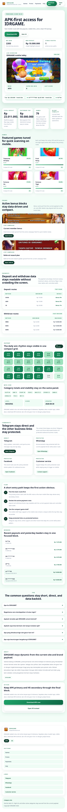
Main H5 (24, 34)
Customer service (10, 792)
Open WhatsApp (42, 451)
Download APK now (33, 702)
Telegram (8, 778)
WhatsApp (8, 783)
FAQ (44, 3)
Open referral (9, 262)
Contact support (42, 472)
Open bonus (8, 236)
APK (6, 741)
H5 (29, 167)
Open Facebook (10, 472)
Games (25, 3)
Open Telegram (9, 451)
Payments (38, 3)
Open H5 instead (33, 708)
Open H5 (60, 3)
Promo (31, 3)
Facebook (8, 787)
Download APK (51, 3)
